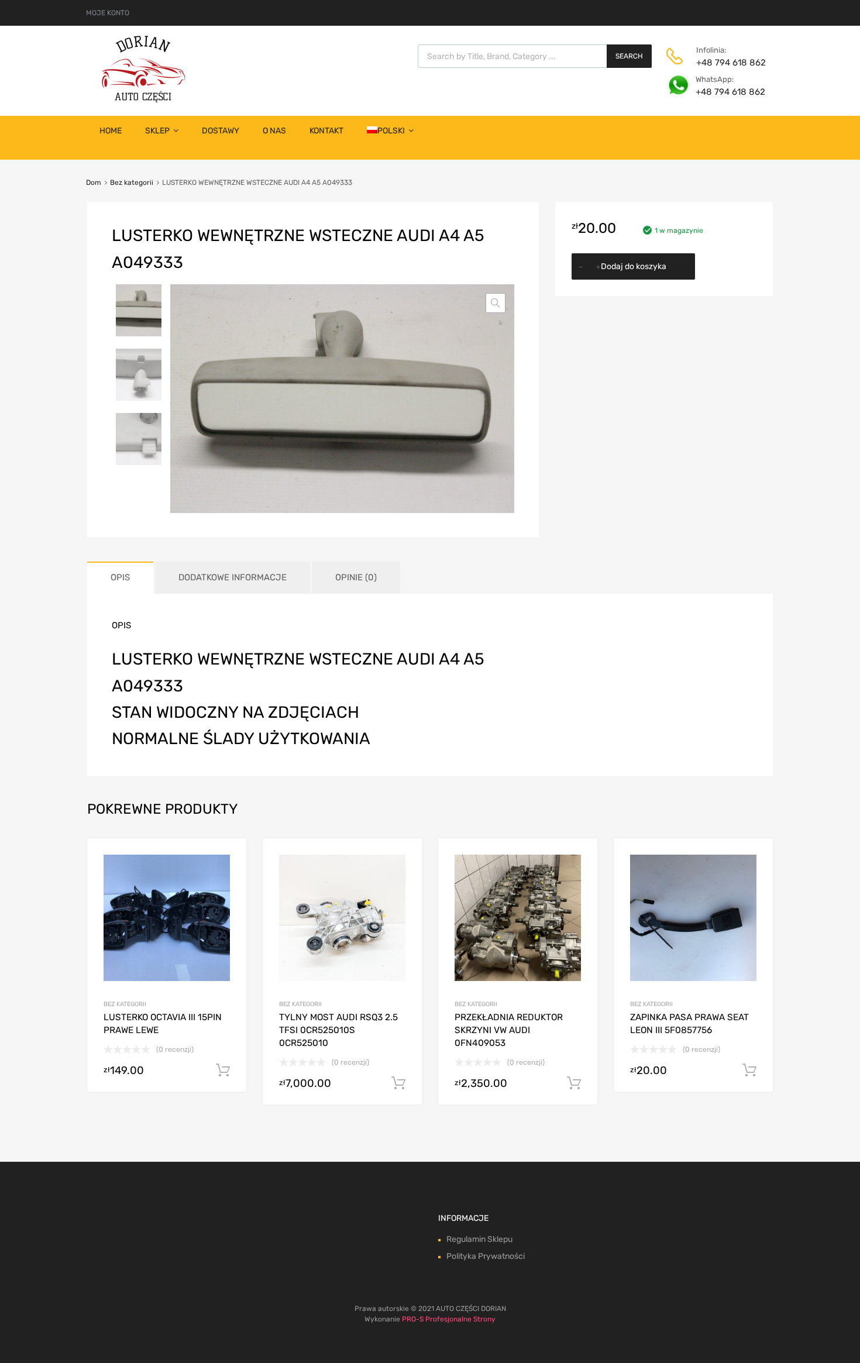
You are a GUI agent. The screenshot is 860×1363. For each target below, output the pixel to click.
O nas (274, 131)
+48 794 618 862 (725, 62)
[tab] (120, 578)
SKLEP (157, 131)
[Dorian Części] (143, 99)
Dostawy (220, 131)
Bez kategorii (131, 182)
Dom (93, 182)
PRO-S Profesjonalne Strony (449, 1319)
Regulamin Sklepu (479, 1239)
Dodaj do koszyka (633, 266)
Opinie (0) (356, 577)
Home (110, 131)
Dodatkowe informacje (232, 577)
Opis (120, 577)
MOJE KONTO (107, 13)
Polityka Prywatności (485, 1256)
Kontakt (326, 131)
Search (629, 56)
